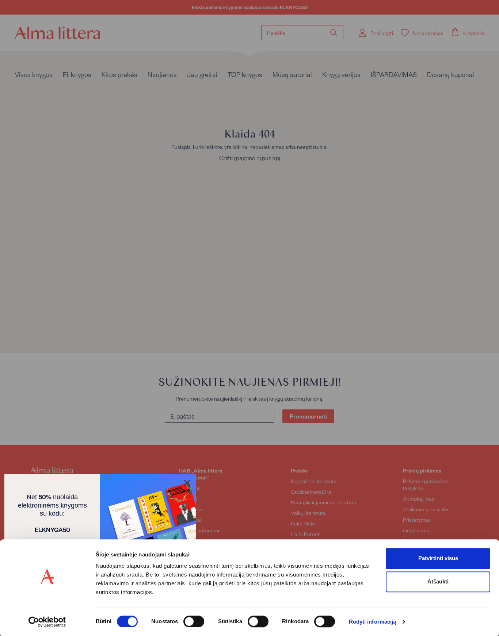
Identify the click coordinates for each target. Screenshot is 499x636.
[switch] (193, 621)
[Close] (187, 483)
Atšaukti (438, 581)
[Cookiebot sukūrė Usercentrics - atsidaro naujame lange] (47, 621)
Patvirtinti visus (438, 558)
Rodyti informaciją (372, 622)
